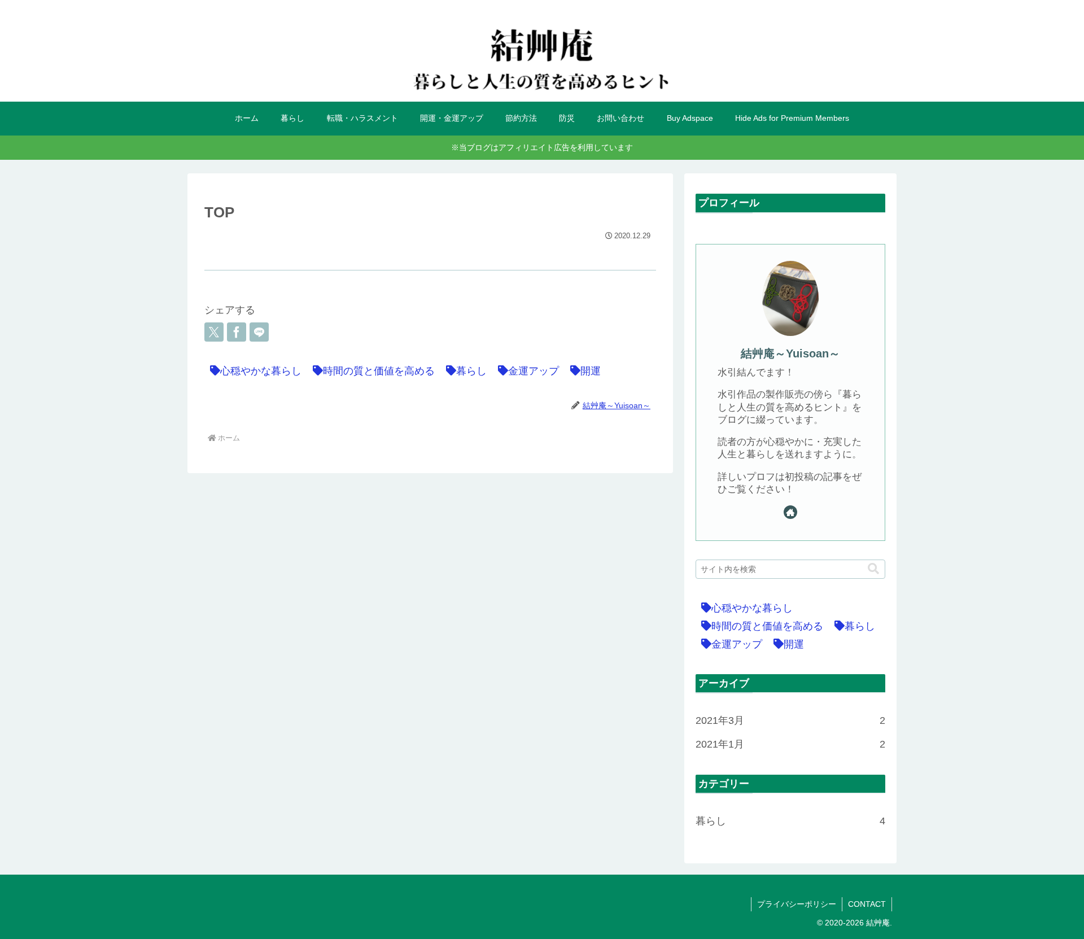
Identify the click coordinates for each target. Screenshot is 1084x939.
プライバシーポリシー (796, 904)
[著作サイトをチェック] (790, 512)
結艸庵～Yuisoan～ (790, 353)
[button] (873, 568)
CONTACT (867, 904)
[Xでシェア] (214, 332)
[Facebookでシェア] (236, 332)
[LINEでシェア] (259, 332)
